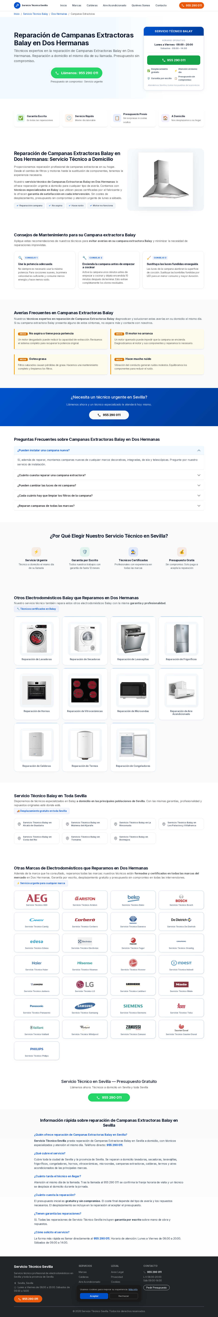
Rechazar (124, 1296)
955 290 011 (194, 5)
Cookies (115, 1281)
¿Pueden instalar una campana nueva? (43, 450)
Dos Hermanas (59, 14)
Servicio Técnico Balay (35, 14)
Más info (133, 1289)
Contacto (161, 5)
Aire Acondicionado (114, 5)
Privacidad (117, 1276)
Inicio (63, 5)
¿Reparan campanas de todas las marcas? (46, 505)
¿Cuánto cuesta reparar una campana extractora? (51, 475)
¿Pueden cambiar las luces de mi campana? (46, 485)
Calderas (92, 5)
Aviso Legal (117, 1272)
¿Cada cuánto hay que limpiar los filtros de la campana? (55, 495)
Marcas (76, 5)
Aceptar (94, 1296)
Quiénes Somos (141, 5)
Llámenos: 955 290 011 (79, 73)
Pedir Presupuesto (156, 1287)
